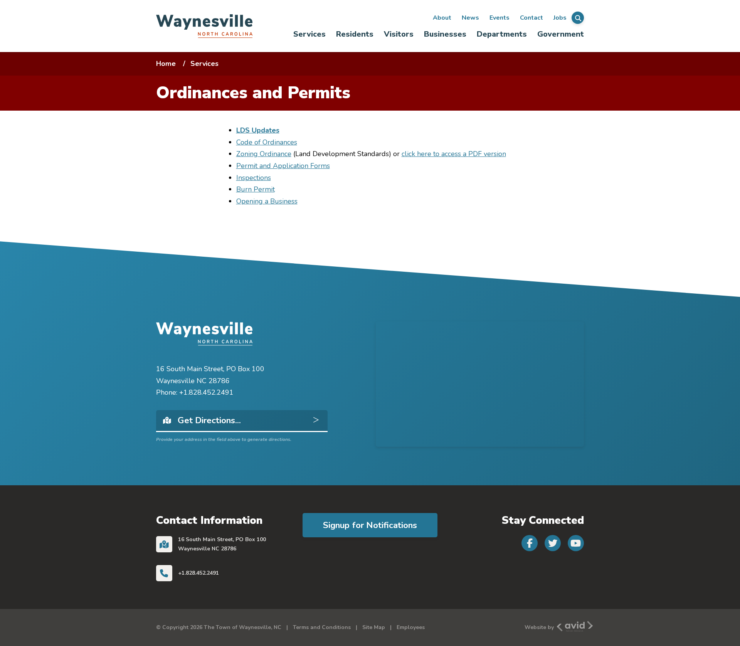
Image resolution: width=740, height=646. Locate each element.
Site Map (373, 627)
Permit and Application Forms (283, 165)
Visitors (399, 34)
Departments (502, 34)
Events (499, 17)
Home (166, 63)
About (442, 17)
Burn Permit (255, 189)
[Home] (204, 25)
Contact (531, 17)
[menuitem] (309, 34)
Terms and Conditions (322, 627)
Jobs (560, 17)
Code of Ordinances (266, 142)
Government (560, 34)
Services (309, 34)
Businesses (445, 34)
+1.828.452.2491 (198, 573)
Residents (354, 34)
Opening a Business (267, 201)
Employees (411, 627)
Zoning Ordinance (263, 153)
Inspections (253, 177)
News (470, 17)
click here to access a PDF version (454, 153)
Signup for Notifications (370, 525)
